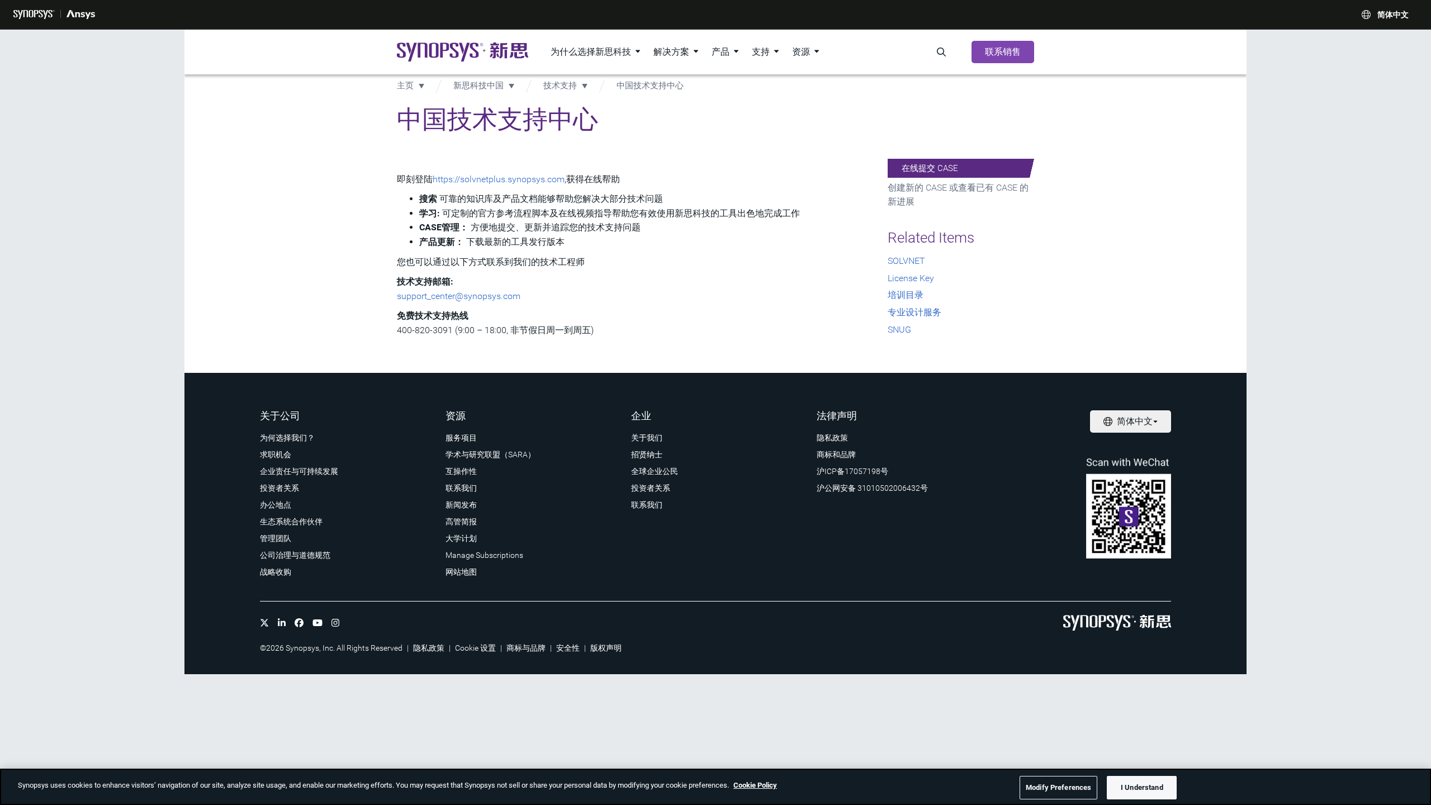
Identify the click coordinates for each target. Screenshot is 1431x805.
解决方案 (671, 51)
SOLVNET (906, 260)
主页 (405, 85)
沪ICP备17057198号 (852, 471)
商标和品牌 (836, 454)
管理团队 (275, 538)
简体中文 (1393, 14)
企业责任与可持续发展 (299, 471)
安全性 (568, 648)
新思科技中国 (478, 85)
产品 (720, 51)
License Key (911, 278)
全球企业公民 (654, 471)
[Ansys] (81, 14)
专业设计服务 (914, 312)
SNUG (899, 329)
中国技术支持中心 (650, 85)
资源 (801, 51)
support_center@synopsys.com (458, 296)
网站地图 (461, 571)
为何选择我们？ (287, 437)
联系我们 (461, 488)
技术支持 (561, 85)
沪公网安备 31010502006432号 (872, 488)
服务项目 (461, 437)
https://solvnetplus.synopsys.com (499, 179)
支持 (761, 51)
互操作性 (461, 471)
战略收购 (275, 571)
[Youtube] (317, 622)
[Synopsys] (34, 14)
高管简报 (461, 521)
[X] (264, 622)
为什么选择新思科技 (591, 51)
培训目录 (905, 295)
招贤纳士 (646, 454)
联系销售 (1003, 51)
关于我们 (646, 437)
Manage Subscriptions (484, 555)
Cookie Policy (755, 785)
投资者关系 (279, 488)
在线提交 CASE (930, 168)
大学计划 (461, 538)
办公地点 (275, 504)
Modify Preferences (1058, 787)
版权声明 (606, 648)
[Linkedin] (282, 622)
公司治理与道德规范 (295, 555)
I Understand (1142, 787)
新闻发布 (461, 504)
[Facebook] (299, 622)
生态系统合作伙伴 (291, 521)
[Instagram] (335, 622)
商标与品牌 (526, 648)
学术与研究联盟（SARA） (491, 454)
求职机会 (275, 454)
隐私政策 (832, 437)
